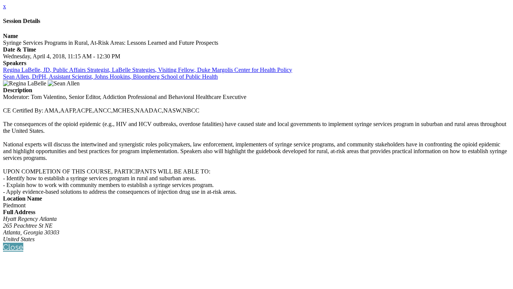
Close (13, 247)
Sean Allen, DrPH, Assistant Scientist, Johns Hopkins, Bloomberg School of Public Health (110, 76)
